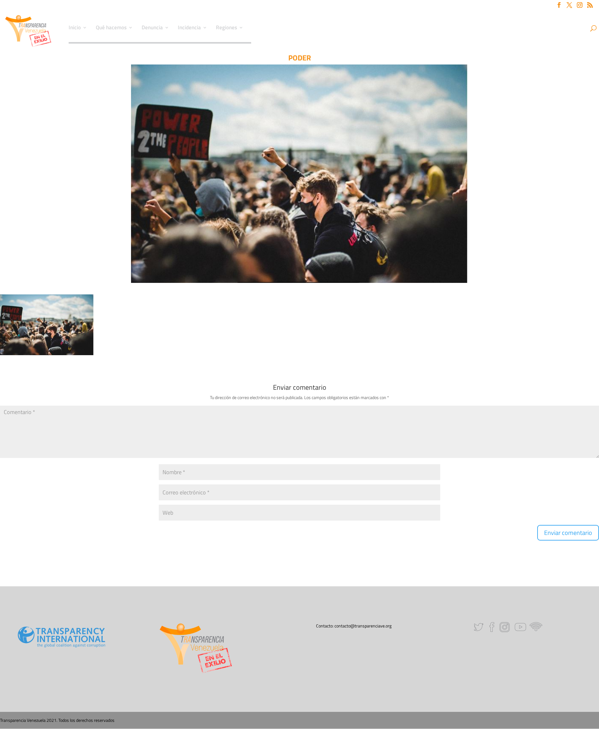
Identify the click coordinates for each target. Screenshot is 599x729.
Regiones (226, 28)
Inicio (75, 28)
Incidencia (189, 28)
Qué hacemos (111, 28)
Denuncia (152, 28)
